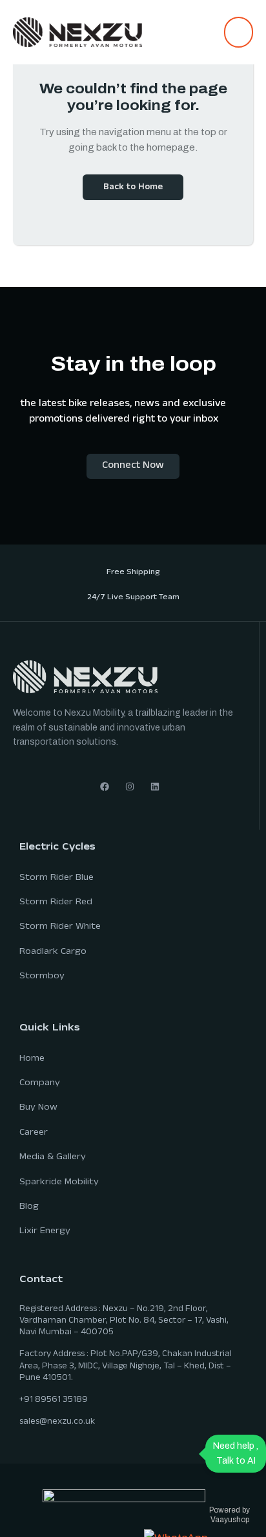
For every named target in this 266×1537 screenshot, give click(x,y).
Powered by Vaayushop (229, 1514)
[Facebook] (104, 786)
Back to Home (133, 188)
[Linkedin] (154, 786)
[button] (238, 32)
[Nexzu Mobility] (77, 31)
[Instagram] (129, 786)
